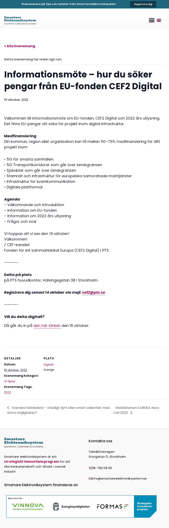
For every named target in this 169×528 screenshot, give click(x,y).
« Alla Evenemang (19, 46)
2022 (7, 393)
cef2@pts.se (93, 292)
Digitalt (49, 365)
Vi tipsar (9, 381)
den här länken (47, 325)
